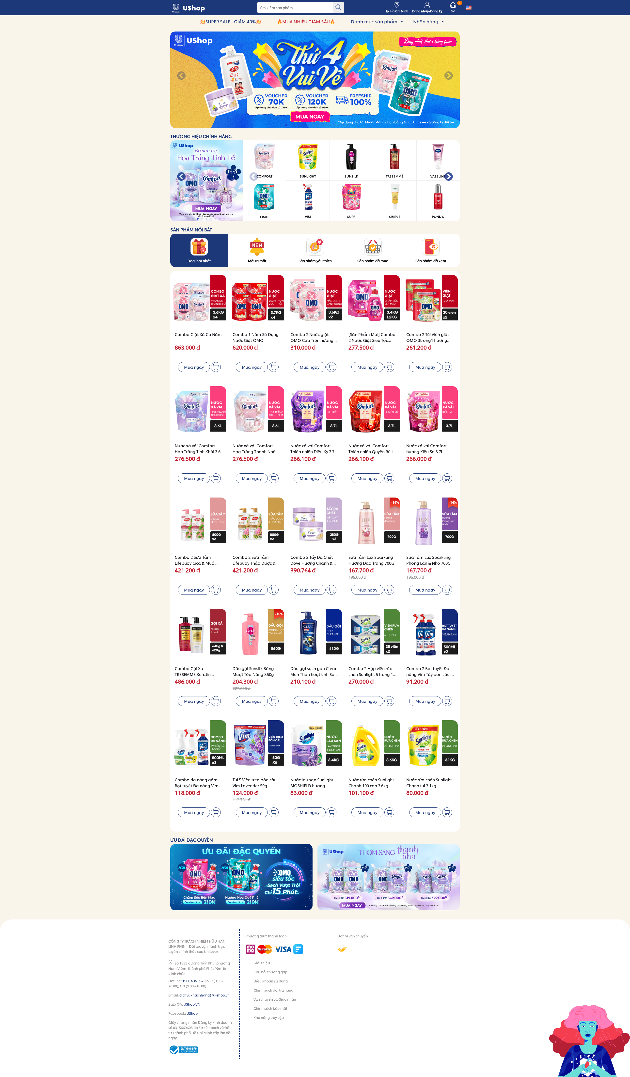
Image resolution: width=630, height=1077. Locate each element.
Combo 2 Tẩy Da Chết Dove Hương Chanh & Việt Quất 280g (311, 563)
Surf (351, 216)
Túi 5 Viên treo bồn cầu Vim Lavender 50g (255, 782)
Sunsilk (351, 176)
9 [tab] (317, 125)
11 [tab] (326, 125)
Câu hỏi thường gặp (270, 971)
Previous (181, 76)
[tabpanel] (315, 80)
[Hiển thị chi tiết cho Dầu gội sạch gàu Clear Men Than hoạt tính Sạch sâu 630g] (315, 636)
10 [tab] (322, 125)
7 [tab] (308, 125)
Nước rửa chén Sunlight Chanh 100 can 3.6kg (371, 782)
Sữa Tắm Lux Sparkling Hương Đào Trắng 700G (371, 560)
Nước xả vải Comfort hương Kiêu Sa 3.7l (426, 448)
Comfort (264, 176)
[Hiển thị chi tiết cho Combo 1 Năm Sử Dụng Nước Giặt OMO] (257, 302)
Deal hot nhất (199, 260)
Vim (308, 216)
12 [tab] (330, 125)
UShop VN (192, 1004)
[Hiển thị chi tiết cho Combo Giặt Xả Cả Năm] (199, 302)
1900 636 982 (193, 980)
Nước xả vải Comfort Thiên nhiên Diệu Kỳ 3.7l (313, 448)
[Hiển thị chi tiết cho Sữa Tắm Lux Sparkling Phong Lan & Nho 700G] (431, 524)
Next (449, 76)
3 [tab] (291, 125)
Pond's (438, 216)
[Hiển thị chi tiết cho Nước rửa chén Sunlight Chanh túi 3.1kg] (431, 747)
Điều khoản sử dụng (270, 981)
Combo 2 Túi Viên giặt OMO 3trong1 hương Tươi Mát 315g (427, 340)
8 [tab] (313, 125)
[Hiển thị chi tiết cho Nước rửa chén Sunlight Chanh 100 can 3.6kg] (373, 747)
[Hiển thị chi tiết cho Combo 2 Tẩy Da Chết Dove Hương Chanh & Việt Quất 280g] (315, 524)
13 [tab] (335, 125)
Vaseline (438, 176)
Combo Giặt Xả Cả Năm (198, 334)
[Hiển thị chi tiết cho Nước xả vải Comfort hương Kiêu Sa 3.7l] (431, 413)
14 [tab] (339, 125)
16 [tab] (348, 125)
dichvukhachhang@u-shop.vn (204, 995)
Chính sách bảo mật (270, 1008)
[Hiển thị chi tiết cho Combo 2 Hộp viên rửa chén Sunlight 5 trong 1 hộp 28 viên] (373, 636)
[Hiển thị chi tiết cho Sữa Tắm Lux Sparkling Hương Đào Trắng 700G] (373, 524)
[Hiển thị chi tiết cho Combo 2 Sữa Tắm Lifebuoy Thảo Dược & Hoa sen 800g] (257, 524)
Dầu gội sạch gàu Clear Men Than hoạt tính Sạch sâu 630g (314, 674)
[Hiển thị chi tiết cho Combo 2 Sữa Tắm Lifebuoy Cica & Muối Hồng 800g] (199, 524)
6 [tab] (304, 125)
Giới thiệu (261, 962)
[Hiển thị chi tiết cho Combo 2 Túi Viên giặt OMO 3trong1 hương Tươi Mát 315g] (431, 302)
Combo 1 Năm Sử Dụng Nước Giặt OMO (256, 337)
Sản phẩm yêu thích (315, 260)
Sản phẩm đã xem (430, 260)
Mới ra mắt (257, 260)
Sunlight (308, 176)
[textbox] (300, 7)
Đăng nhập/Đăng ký (427, 11)
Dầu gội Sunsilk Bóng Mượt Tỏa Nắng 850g (253, 671)
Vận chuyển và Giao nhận (274, 999)
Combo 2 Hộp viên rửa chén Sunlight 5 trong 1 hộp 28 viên (370, 674)
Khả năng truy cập (268, 1017)
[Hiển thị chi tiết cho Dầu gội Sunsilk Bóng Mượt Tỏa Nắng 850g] (257, 636)
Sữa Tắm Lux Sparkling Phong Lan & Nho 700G (428, 560)
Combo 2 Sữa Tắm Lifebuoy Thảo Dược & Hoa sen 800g (254, 563)
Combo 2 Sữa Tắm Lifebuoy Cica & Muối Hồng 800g (195, 563)
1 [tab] (282, 125)
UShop (192, 1013)
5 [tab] (299, 125)
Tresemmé (394, 176)
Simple (394, 216)
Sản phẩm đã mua (372, 260)
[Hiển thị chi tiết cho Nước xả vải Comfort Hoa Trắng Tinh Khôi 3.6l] (199, 413)
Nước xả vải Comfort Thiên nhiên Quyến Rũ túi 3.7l (372, 451)
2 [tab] (286, 125)
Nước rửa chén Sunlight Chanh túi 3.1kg (429, 782)
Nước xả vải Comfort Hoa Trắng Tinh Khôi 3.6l (198, 448)
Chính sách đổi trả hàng (273, 990)
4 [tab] (295, 125)
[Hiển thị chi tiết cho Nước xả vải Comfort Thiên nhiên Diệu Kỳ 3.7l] (315, 413)
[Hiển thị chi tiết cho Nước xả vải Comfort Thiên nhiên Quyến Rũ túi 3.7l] (373, 413)
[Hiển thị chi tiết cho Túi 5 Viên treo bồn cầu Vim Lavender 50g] (257, 747)
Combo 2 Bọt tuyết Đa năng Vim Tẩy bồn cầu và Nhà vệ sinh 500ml (430, 674)
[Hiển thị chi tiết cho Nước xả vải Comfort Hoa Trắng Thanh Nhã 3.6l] (257, 413)
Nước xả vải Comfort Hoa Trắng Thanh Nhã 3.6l (254, 451)
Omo (264, 216)
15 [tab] (344, 125)
